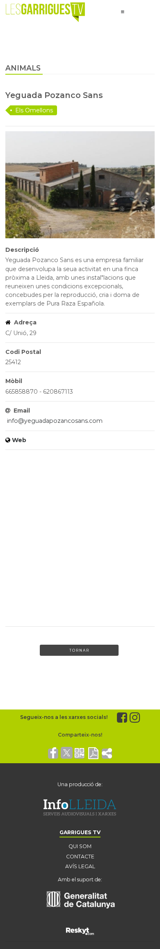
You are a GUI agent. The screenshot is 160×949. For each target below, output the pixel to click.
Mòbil (13, 381)
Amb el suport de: (80, 879)
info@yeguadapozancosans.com (55, 420)
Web (19, 440)
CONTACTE (80, 856)
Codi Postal (23, 352)
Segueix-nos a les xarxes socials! (63, 717)
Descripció (22, 249)
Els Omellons (34, 110)
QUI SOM (80, 846)
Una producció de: (80, 784)
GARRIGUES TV (80, 832)
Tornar (79, 650)
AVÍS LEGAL (80, 866)
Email (21, 410)
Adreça (24, 322)
